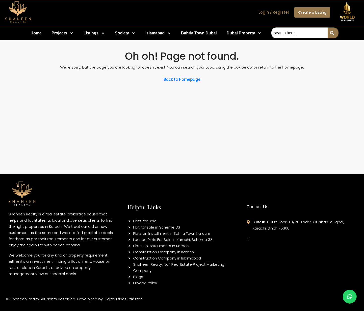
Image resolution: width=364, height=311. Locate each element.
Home (36, 33)
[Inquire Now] (350, 297)
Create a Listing (312, 12)
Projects (59, 33)
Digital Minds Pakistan (123, 299)
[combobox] (299, 32)
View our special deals (55, 273)
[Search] (333, 32)
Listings (91, 33)
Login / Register (274, 12)
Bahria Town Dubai (199, 33)
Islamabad (155, 33)
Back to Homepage (182, 79)
